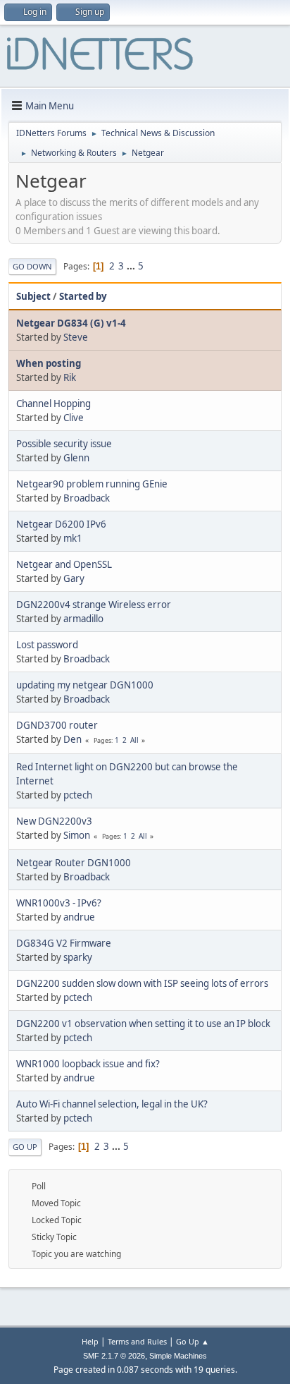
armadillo (83, 618)
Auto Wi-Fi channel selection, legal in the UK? (112, 1104)
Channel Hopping (53, 403)
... (132, 266)
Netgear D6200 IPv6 (61, 524)
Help (90, 1341)
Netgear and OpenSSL (64, 564)
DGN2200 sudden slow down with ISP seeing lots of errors (142, 983)
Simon (76, 835)
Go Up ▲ (192, 1341)
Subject (33, 296)
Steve (75, 337)
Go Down (32, 266)
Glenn (76, 457)
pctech (77, 795)
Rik (69, 377)
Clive (73, 417)
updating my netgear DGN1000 (84, 685)
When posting (48, 363)
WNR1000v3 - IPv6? (58, 903)
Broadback (86, 498)
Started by (83, 296)
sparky (77, 957)
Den (72, 739)
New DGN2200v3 (54, 821)
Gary (73, 578)
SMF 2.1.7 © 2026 (114, 1356)
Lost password (47, 644)
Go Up (25, 1146)
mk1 (72, 538)
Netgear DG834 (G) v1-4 (71, 323)
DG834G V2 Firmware (63, 943)
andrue (79, 917)
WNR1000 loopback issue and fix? (88, 1063)
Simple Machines (178, 1356)
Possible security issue (64, 443)
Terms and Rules (137, 1341)
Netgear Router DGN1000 (73, 862)
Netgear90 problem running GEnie (92, 484)
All (134, 740)
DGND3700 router (57, 725)
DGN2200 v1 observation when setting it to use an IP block (143, 1023)
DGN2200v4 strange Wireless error (93, 604)
